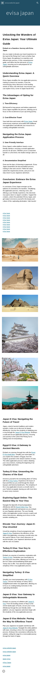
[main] (20, 12)
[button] (2, 3)
